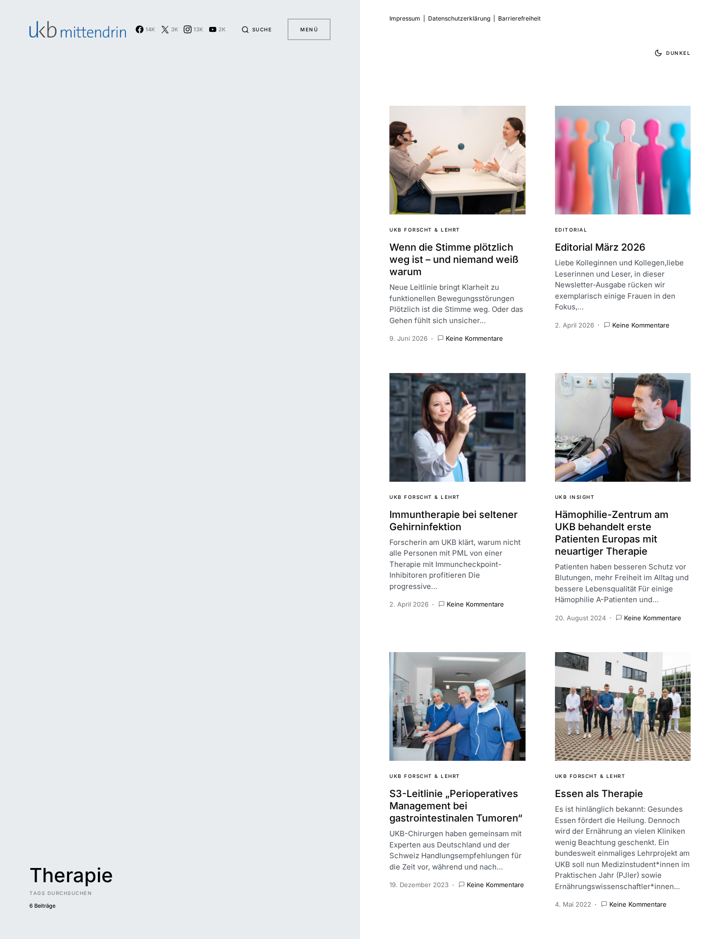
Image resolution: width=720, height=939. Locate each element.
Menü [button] (309, 29)
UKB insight (575, 497)
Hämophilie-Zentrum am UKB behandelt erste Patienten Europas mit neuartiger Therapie (612, 533)
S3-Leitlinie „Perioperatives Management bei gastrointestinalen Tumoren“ (455, 806)
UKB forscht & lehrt (424, 230)
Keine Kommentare (474, 338)
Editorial (571, 230)
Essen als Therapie (599, 793)
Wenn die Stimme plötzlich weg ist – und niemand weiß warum (454, 259)
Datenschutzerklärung (459, 18)
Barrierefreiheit (519, 18)
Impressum (404, 18)
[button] (256, 29)
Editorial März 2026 (600, 247)
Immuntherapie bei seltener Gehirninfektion (453, 521)
